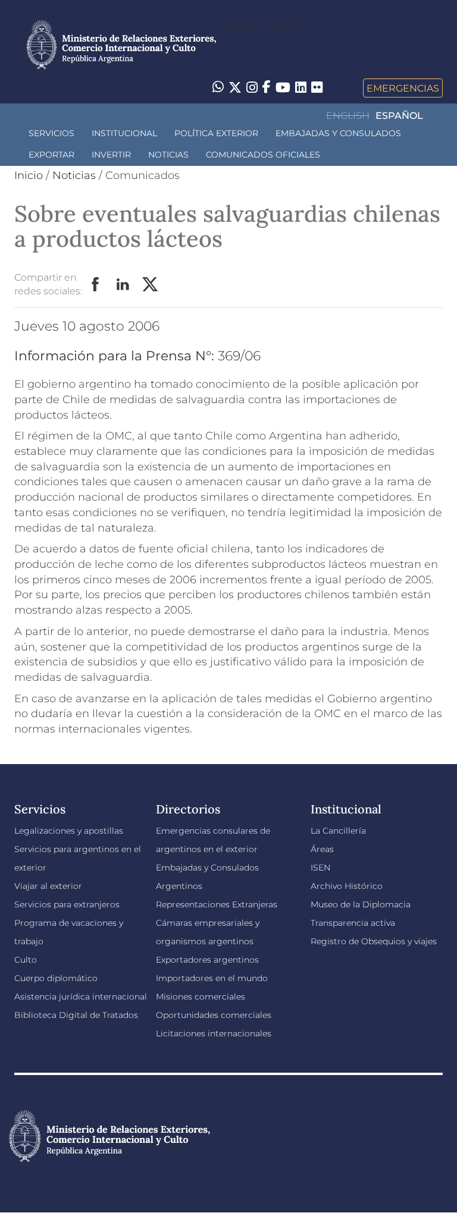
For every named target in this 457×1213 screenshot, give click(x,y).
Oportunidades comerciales (213, 1015)
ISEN (320, 867)
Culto (25, 959)
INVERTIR (111, 154)
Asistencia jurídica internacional (80, 996)
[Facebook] (266, 88)
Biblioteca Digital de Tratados (76, 1015)
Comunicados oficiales (263, 154)
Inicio (28, 175)
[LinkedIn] (300, 86)
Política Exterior (216, 133)
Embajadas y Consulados (338, 133)
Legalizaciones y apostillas (68, 830)
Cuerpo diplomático (56, 978)
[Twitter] (235, 88)
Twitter (150, 285)
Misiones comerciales (200, 996)
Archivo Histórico (347, 886)
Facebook (96, 285)
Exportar (51, 154)
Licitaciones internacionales (213, 1033)
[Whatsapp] (218, 88)
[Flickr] (317, 86)
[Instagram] (252, 88)
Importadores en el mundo (212, 978)
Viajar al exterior (48, 886)
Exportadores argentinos (207, 959)
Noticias (168, 154)
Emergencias (403, 88)
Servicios (51, 133)
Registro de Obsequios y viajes (374, 941)
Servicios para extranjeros (67, 904)
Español (399, 115)
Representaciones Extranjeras (216, 904)
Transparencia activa (353, 922)
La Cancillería (338, 830)
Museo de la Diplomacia (361, 904)
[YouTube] (283, 88)
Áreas (322, 849)
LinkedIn (123, 285)
